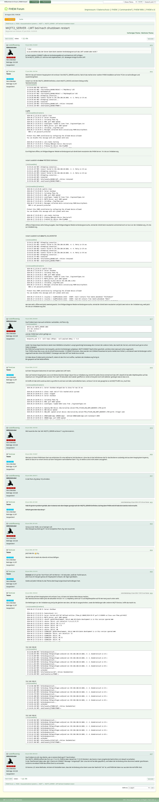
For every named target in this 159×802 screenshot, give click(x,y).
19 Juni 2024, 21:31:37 (31, 367)
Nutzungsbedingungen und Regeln (137, 800)
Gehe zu (124, 788)
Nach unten (9, 38)
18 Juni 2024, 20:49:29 (31, 318)
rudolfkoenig (14, 45)
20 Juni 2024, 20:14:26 (31, 523)
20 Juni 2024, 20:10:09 (31, 502)
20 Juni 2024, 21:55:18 (31, 571)
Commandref (125, 9)
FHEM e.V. (150, 9)
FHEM (114, 9)
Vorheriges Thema (133, 33)
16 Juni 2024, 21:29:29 (31, 45)
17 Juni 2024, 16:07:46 (31, 71)
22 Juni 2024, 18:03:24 (31, 593)
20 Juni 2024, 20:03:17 (31, 475)
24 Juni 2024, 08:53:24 (31, 754)
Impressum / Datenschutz (97, 9)
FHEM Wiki (139, 9)
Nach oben (8, 779)
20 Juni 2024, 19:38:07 (31, 454)
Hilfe (124, 800)
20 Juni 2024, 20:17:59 (31, 550)
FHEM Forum (16, 8)
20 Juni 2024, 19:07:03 (31, 427)
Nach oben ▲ (152, 800)
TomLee (11, 71)
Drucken (150, 39)
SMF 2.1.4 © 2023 (8, 799)
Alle (27, 38)
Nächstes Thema (147, 33)
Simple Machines (17, 799)
